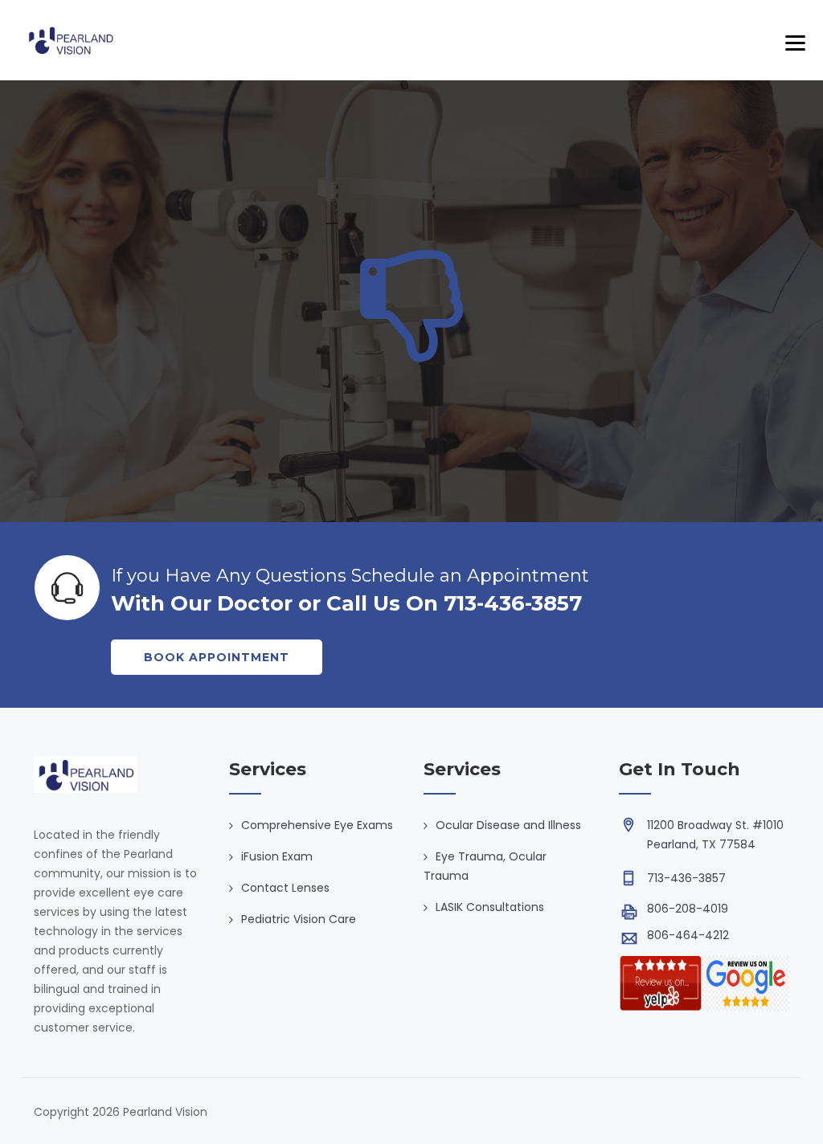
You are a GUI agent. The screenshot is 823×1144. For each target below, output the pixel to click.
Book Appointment (216, 657)
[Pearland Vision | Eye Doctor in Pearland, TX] (70, 40)
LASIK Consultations (490, 907)
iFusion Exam (277, 856)
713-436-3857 (686, 878)
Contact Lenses (285, 888)
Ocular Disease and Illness (508, 825)
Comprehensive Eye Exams (317, 825)
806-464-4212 (688, 935)
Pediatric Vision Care (298, 919)
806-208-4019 (687, 909)
